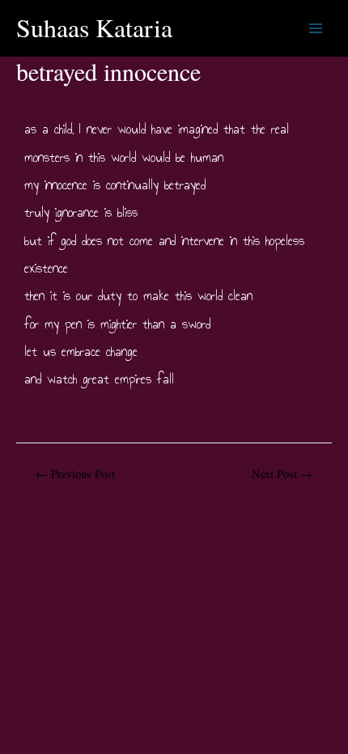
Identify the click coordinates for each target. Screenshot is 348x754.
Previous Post (75, 473)
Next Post (282, 473)
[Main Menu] (316, 27)
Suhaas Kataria (94, 27)
